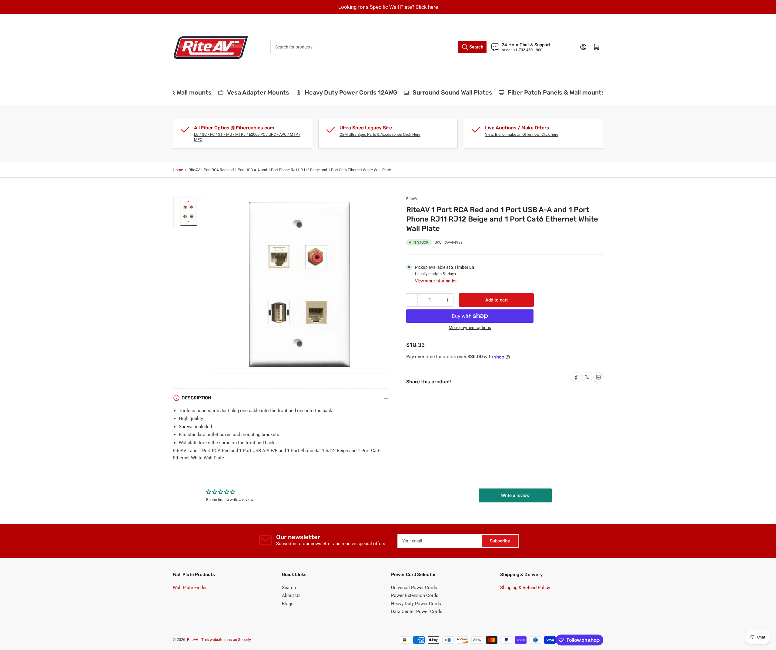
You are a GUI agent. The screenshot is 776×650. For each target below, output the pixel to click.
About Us (291, 595)
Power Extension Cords (414, 595)
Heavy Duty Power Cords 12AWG (344, 92)
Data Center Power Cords (416, 611)
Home (178, 170)
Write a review (515, 495)
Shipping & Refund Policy (525, 587)
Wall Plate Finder (190, 587)
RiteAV (411, 198)
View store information (436, 280)
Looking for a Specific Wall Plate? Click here (388, 7)
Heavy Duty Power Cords (416, 603)
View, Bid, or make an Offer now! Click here (521, 134)
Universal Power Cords (414, 587)
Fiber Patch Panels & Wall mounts (549, 92)
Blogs (287, 603)
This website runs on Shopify (226, 639)
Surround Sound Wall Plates (446, 92)
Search (289, 587)
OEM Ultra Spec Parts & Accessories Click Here (380, 134)
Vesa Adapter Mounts (251, 92)
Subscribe (500, 541)
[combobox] (378, 47)
